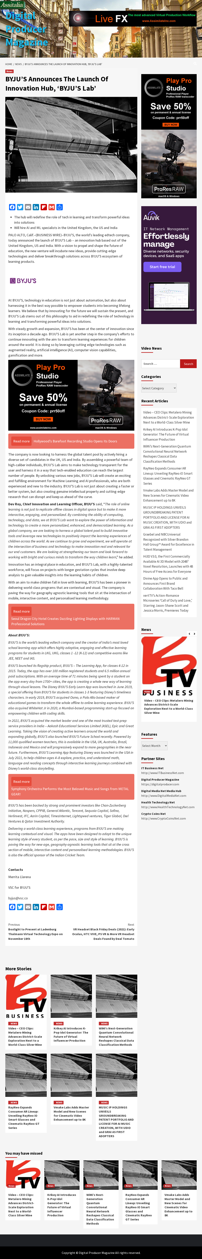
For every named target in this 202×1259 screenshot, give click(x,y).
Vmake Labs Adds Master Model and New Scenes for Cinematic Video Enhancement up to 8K (71, 1113)
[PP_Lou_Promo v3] (71, 395)
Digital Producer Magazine (26, 28)
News (9, 71)
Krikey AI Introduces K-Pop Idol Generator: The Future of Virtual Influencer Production (71, 1034)
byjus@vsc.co (18, 898)
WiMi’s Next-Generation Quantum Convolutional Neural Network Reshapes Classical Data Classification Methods (116, 1036)
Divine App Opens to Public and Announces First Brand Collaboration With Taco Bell (165, 583)
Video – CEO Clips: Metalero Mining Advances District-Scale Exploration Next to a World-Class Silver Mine (25, 1036)
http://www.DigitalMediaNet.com (163, 796)
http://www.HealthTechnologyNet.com (168, 807)
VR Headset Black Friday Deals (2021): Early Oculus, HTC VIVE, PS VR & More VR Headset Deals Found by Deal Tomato (103, 932)
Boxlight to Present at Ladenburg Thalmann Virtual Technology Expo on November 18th (35, 932)
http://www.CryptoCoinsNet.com (163, 818)
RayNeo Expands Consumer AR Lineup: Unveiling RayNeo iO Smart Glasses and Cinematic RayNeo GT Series (23, 1117)
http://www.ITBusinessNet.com (162, 773)
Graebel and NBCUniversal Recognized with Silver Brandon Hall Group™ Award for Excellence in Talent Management (168, 542)
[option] (169, 681)
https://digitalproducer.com (160, 784)
